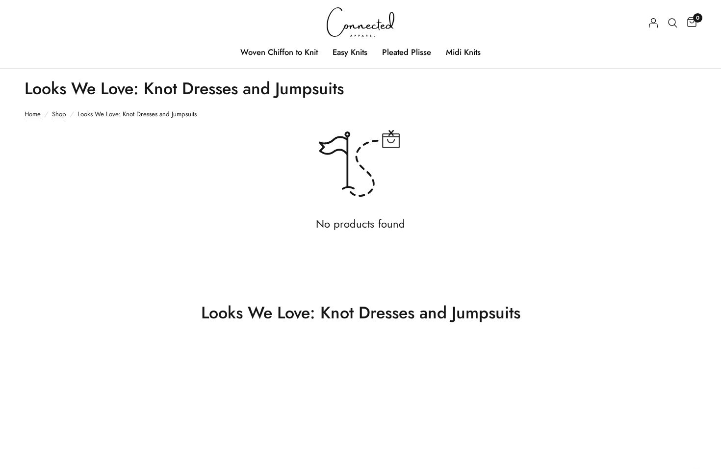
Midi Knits (463, 52)
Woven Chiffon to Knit (279, 52)
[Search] (672, 23)
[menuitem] (279, 52)
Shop (59, 114)
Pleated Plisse (406, 52)
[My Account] (653, 23)
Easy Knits (350, 52)
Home (33, 114)
